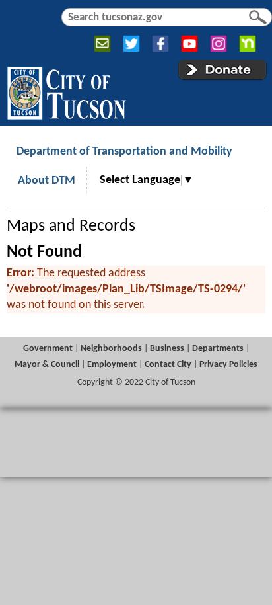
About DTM (46, 180)
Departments (218, 349)
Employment (112, 365)
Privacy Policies (228, 365)
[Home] (66, 91)
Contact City (168, 365)
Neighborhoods (111, 349)
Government (48, 349)
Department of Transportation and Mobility (124, 151)
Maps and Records (71, 226)
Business (167, 349)
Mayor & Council (47, 365)
